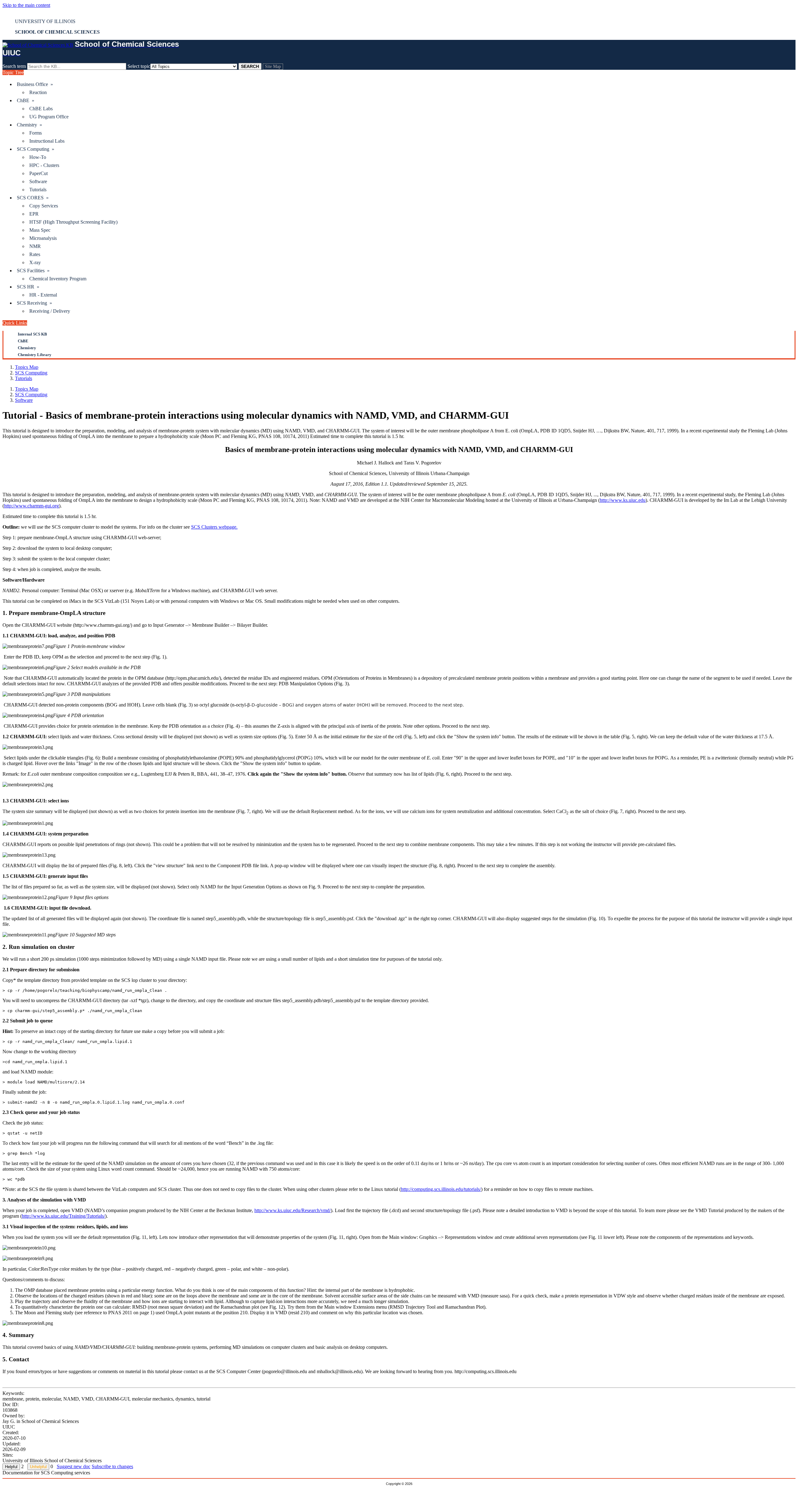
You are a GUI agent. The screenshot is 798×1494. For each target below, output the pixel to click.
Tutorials (37, 189)
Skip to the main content (26, 5)
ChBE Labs (41, 108)
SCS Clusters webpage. (214, 527)
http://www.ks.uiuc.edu (623, 500)
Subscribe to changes (112, 1466)
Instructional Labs (47, 141)
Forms (35, 133)
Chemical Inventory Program (57, 278)
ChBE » (25, 100)
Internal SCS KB (32, 334)
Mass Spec (39, 230)
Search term (14, 66)
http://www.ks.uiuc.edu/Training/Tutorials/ (63, 1216)
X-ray (35, 262)
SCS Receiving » (34, 303)
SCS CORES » (33, 197)
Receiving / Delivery (49, 311)
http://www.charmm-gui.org (31, 505)
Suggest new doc (73, 1466)
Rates (34, 254)
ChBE (23, 341)
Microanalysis (43, 238)
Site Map (273, 66)
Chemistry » (29, 124)
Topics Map (26, 367)
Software (38, 181)
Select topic (138, 66)
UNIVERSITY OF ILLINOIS (45, 21)
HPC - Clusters (44, 165)
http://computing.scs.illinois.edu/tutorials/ (441, 1189)
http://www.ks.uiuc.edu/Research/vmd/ (292, 1210)
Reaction (38, 92)
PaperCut (38, 173)
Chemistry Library (34, 354)
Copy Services (43, 205)
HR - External (43, 294)
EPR (34, 213)
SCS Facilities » (33, 270)
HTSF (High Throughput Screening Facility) (73, 222)
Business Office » (35, 84)
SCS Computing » (35, 149)
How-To (37, 157)
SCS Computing (31, 372)
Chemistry (27, 347)
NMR (35, 246)
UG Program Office (49, 116)
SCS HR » (28, 286)
